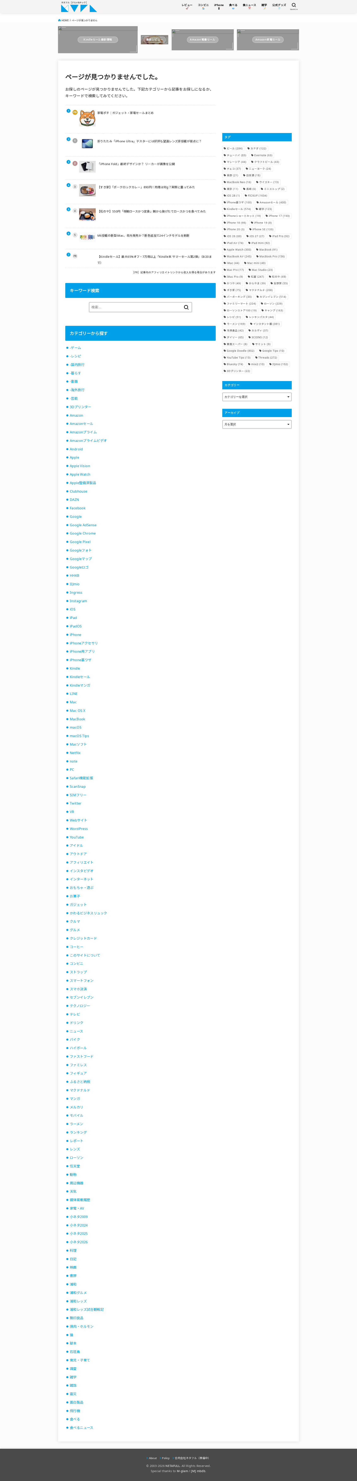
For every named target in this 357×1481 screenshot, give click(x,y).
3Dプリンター (80, 407)
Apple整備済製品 (83, 483)
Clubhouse (78, 491)
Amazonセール (81, 423)
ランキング (78, 1132)
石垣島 (75, 1351)
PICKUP (257, 195)
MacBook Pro (272, 256)
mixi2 (258, 364)
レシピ (234, 317)
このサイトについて (85, 955)
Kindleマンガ (80, 685)
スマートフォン (82, 980)
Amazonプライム (83, 432)
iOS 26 (234, 236)
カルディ (260, 330)
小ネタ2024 (79, 1225)
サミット (263, 344)
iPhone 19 (263, 222)
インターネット (82, 879)
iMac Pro (235, 276)
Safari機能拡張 (81, 778)
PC (72, 769)
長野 (232, 175)
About (153, 1458)
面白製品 (76, 1402)
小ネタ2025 (79, 1233)
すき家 (234, 290)
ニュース (76, 1031)
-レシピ (75, 356)
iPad (73, 617)
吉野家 (281, 283)
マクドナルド (80, 1090)
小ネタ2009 (79, 1217)
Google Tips (273, 351)
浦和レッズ (78, 1301)
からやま (257, 283)
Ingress (76, 592)
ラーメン (76, 1124)
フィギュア (78, 1073)
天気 (73, 1191)
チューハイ (236, 155)
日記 (73, 1259)
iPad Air (235, 243)
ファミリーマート (241, 303)
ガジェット (78, 904)
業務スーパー (237, 344)
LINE (74, 693)
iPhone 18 (236, 222)
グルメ (75, 930)
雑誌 (73, 1385)
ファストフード (82, 1056)
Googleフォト (81, 550)
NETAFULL (172, 1466)
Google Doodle (241, 351)
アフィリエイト (82, 862)
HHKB (75, 575)
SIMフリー (78, 795)
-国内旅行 (77, 364)
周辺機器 (76, 1183)
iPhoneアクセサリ (84, 643)
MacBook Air (239, 256)
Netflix (75, 753)
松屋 (257, 276)
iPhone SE (263, 229)
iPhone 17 (279, 216)
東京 (232, 189)
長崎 (251, 189)
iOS (72, 609)
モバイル (76, 1115)
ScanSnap (78, 786)
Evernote (263, 155)
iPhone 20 (236, 229)
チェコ (234, 168)
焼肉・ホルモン (82, 1326)
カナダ (259, 148)
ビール (235, 148)
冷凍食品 (235, 330)
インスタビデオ (82, 871)
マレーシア (236, 162)
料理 (73, 1250)
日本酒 (253, 175)
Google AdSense (83, 525)
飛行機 (75, 1411)
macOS (75, 727)
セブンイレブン (82, 997)
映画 (73, 1267)
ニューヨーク (260, 168)
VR (72, 811)
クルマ (75, 921)
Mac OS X (77, 710)
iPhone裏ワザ (81, 660)
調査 (73, 1368)
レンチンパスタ (261, 317)
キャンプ (274, 310)
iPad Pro (281, 236)
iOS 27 (257, 236)
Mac (73, 702)
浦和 (73, 1284)
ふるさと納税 (80, 1081)
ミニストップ (274, 189)
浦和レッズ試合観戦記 (87, 1309)
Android (76, 449)
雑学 (73, 1377)
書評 (73, 1276)
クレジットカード (83, 938)
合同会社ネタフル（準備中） (193, 1458)
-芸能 (74, 398)
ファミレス (78, 1065)
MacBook (77, 719)
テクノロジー (80, 1006)
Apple (74, 457)
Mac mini (256, 263)
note (73, 761)
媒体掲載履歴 (80, 1200)
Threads (267, 357)
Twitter (76, 803)
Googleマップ (81, 558)
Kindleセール (80, 677)
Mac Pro (235, 270)
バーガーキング (239, 297)
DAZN (74, 499)
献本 (73, 1343)
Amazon (76, 415)
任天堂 (75, 1166)
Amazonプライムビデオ (88, 440)
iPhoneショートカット (244, 216)
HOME (65, 20)
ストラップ (78, 972)
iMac (233, 263)
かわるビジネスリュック (88, 913)
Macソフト (78, 744)
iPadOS (76, 626)
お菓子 (75, 896)
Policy (166, 1458)
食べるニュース (81, 1427)
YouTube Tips (239, 357)
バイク (75, 1039)
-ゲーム (75, 347)
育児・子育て (80, 1360)
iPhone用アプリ (82, 651)
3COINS (260, 337)
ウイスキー (269, 182)
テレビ (75, 1014)
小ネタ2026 (79, 1242)
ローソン (76, 1157)
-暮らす (75, 373)
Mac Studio (262, 270)
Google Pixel (80, 542)
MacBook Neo (239, 182)
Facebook (78, 508)
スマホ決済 (78, 989)
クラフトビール (266, 162)
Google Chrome (83, 533)
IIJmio (75, 584)
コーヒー (76, 947)
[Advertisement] (257, 97)
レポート (76, 1141)
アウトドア (78, 854)
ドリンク (76, 1023)
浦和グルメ (78, 1292)
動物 (73, 1174)
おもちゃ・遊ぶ (82, 887)
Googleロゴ (79, 567)
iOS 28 (233, 195)
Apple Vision (80, 466)
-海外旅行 (77, 390)
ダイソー (235, 337)
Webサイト (78, 820)
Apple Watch (80, 474)
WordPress (79, 828)
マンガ (75, 1098)
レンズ (75, 1149)
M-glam (182, 1471)
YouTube (77, 837)
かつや (234, 283)
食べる (75, 1419)
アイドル (76, 845)
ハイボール (78, 1048)
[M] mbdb (198, 1471)
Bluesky (235, 364)
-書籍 (74, 381)
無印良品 (76, 1318)
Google (76, 516)
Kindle (75, 668)
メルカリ (76, 1107)
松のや (279, 276)
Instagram (78, 601)
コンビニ (76, 963)
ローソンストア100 (242, 310)
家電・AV (77, 1208)
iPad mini (260, 243)
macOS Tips (79, 736)
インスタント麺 (266, 324)
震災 (73, 1394)
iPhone (75, 634)
